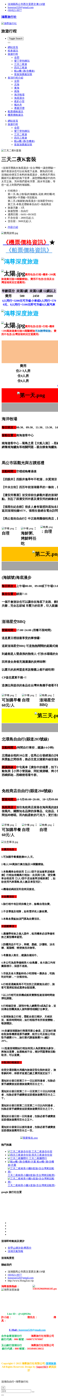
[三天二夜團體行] (18, 1158)
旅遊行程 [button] (13, 54)
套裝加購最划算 (23, 74)
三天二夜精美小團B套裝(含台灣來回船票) (31, 1175)
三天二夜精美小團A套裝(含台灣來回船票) (31, 1185)
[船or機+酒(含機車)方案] (22, 1161)
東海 (16, 87)
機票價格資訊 (15, 115)
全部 (16, 57)
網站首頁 (13, 47)
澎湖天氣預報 (15, 1251)
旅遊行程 (13, 124)
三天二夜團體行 (38, 1158)
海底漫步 (19, 98)
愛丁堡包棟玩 (22, 60)
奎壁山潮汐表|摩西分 (19, 1247)
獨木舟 (18, 104)
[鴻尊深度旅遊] (29, 1137)
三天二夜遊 (20, 64)
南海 (16, 91)
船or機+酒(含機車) (24, 71)
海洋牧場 (19, 94)
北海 (16, 84)
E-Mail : (27, 1330)
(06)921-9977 (15, 10)
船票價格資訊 (15, 111)
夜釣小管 (19, 101)
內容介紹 (13, 227)
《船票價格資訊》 (29, 250)
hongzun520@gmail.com (21, 7)
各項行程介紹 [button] (15, 77)
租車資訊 (13, 50)
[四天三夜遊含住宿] (20, 1155)
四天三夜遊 (20, 67)
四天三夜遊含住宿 (42, 1155)
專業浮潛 (19, 108)
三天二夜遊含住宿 (42, 1151)
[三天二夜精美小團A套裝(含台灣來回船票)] (32, 1182)
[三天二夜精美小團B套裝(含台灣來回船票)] (32, 1171)
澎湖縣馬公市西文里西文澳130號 (26, 4)
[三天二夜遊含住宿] (20, 1151)
